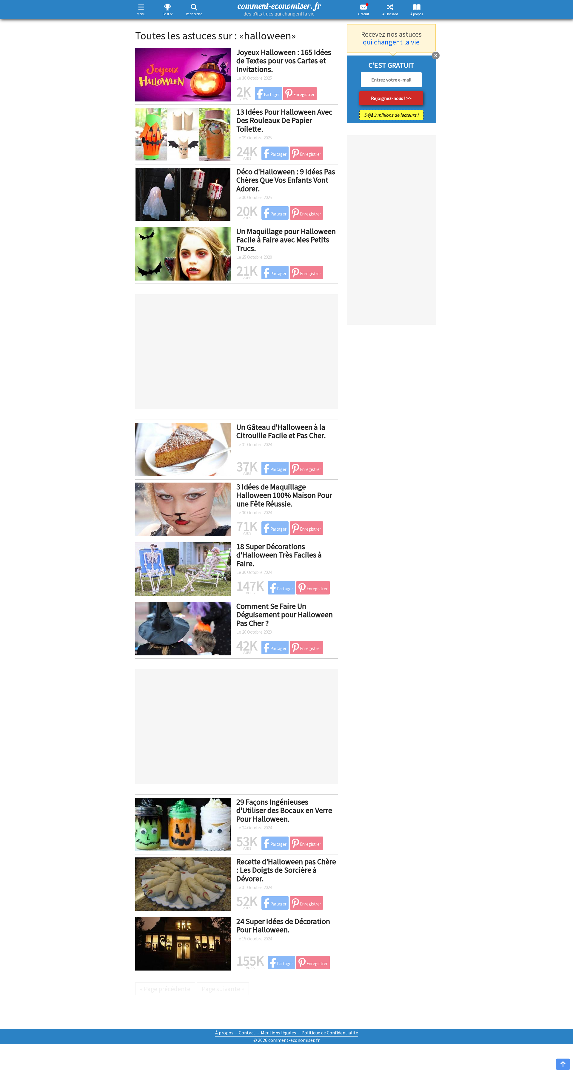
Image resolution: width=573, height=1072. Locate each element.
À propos (416, 14)
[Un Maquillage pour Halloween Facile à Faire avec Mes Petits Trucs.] (183, 253)
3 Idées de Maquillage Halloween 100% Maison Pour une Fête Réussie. (284, 495)
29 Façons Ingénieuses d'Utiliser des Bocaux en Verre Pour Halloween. (284, 810)
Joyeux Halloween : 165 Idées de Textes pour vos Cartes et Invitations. (283, 60)
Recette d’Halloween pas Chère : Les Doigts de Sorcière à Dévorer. (286, 870)
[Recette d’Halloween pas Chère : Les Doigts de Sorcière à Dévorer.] (183, 883)
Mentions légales (278, 1033)
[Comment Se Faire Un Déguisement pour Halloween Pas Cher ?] (183, 627)
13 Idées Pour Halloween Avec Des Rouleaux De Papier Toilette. (284, 120)
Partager (271, 94)
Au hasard (390, 14)
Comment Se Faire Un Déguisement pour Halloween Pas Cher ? (284, 614)
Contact (247, 1033)
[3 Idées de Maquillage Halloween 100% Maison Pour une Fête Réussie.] (183, 508)
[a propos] (416, 7)
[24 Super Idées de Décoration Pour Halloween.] (183, 943)
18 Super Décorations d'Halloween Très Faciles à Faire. (279, 554)
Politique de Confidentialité (329, 1033)
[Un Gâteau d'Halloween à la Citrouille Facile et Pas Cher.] (183, 448)
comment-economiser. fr (279, 8)
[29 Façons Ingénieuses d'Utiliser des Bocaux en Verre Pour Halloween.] (183, 823)
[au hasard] (390, 7)
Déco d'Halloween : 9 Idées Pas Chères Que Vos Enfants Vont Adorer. (285, 180)
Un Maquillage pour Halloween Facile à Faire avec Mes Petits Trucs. (286, 239)
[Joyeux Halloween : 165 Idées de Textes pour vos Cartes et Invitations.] (183, 74)
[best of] (167, 7)
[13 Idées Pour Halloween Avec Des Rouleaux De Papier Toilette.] (183, 133)
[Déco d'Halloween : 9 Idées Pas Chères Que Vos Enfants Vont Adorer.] (183, 193)
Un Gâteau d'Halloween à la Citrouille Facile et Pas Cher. (281, 431)
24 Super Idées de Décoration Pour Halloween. (283, 925)
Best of (167, 14)
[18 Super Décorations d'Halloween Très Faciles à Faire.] (183, 568)
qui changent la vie (391, 42)
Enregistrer (303, 94)
